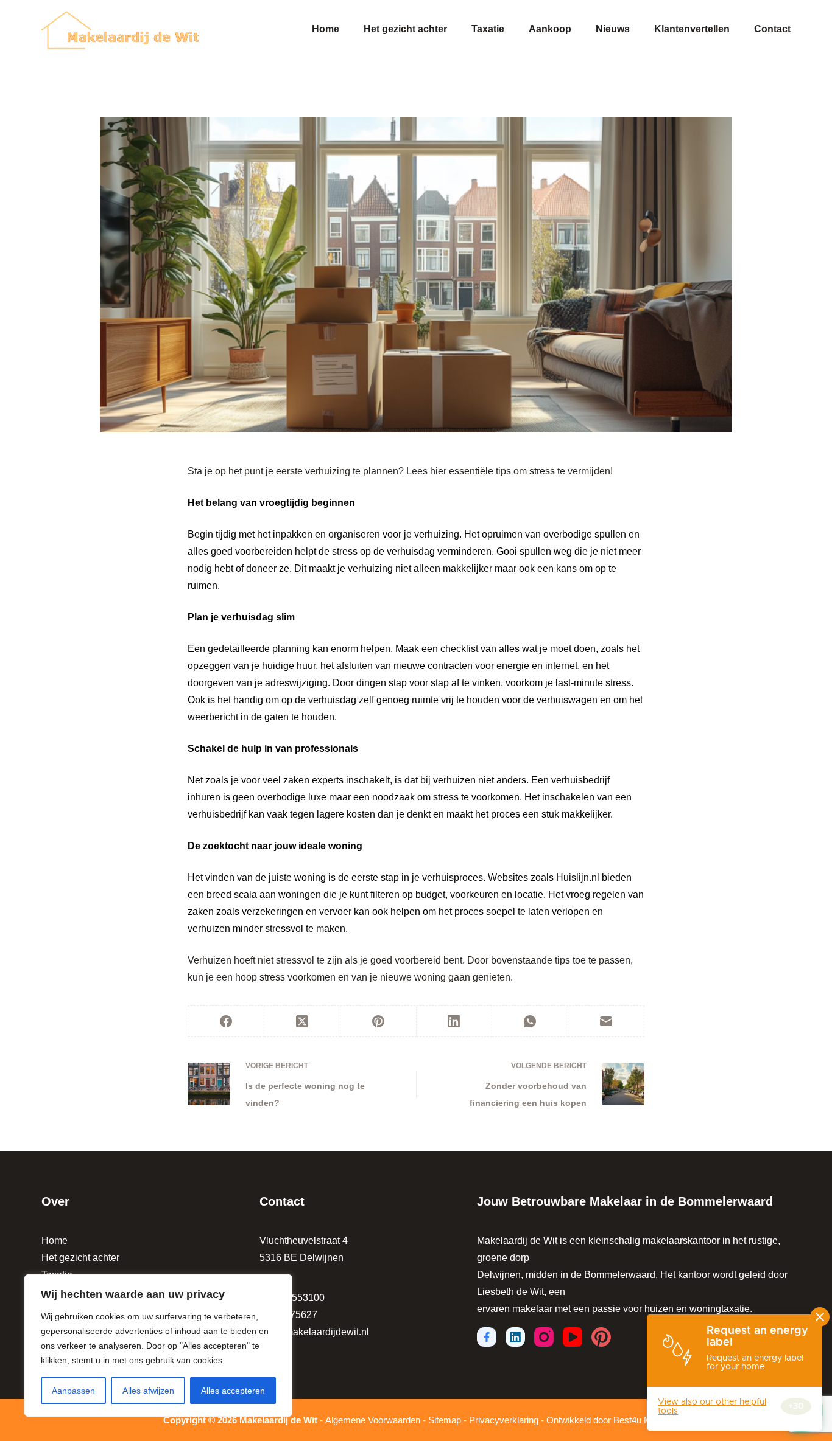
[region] (158, 1345)
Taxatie (487, 29)
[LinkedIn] (455, 1021)
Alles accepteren (233, 1390)
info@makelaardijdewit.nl (314, 1332)
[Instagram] (544, 1337)
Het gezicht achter (405, 29)
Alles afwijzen (148, 1390)
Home (325, 29)
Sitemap (444, 1420)
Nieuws (613, 29)
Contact (772, 29)
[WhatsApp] (530, 1021)
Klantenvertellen (692, 29)
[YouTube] (572, 1337)
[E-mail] (606, 1021)
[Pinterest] (378, 1021)
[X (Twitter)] (302, 1021)
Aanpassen (73, 1390)
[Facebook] (226, 1021)
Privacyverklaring (503, 1420)
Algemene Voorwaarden (372, 1420)
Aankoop (550, 29)
